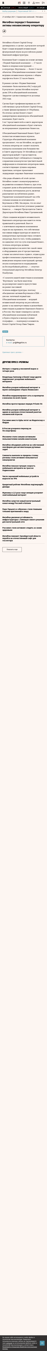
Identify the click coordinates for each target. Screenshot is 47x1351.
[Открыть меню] (43, 3)
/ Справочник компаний (25, 17)
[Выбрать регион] (29, 3)
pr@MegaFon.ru (20, 342)
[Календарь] (19, 3)
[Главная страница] (3, 3)
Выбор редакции (9, 11)
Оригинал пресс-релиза (12, 352)
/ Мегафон (39, 17)
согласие (9, 1343)
